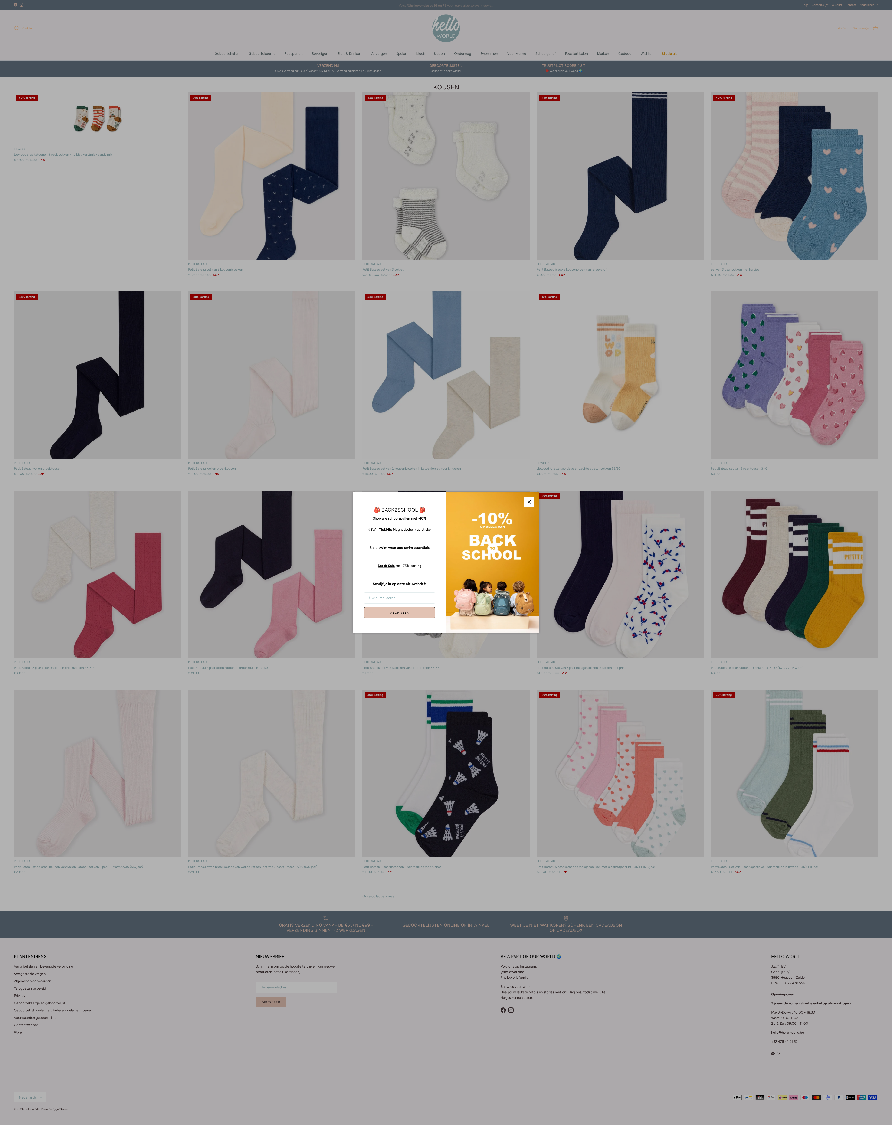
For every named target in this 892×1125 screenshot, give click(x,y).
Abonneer (399, 612)
